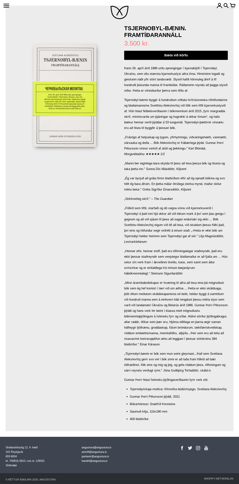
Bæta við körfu (176, 55)
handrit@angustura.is (95, 460)
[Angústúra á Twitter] (190, 450)
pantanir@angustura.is (95, 456)
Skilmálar (11, 465)
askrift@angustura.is (94, 451)
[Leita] (226, 6)
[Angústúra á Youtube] (206, 450)
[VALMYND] (6, 6)
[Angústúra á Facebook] (182, 450)
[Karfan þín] (232, 6)
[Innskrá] (219, 6)
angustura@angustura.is (96, 447)
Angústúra (47, 479)
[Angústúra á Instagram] (198, 450)
